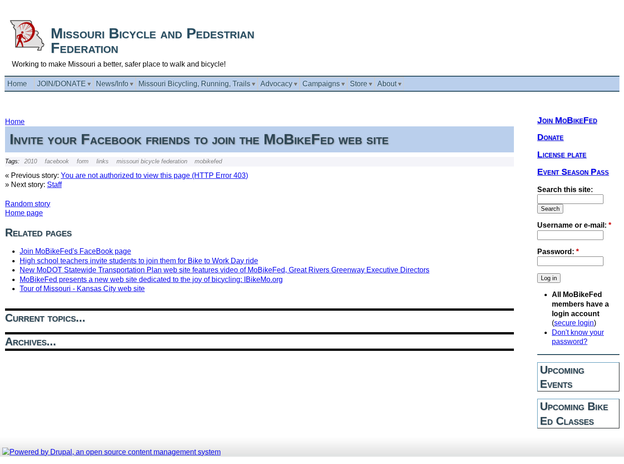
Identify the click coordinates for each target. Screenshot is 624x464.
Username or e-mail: (574, 225)
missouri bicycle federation (151, 161)
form (83, 161)
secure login (574, 323)
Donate (550, 137)
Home (15, 121)
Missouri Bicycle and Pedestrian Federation (152, 40)
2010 (30, 161)
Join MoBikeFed (567, 120)
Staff (54, 184)
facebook (57, 161)
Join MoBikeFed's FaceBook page (75, 251)
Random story (27, 204)
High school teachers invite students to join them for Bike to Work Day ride (139, 261)
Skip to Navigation (600, 4)
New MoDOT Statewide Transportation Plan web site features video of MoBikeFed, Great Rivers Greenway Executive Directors (224, 270)
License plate (562, 154)
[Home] (26, 49)
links (102, 161)
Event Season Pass (573, 172)
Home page (24, 213)
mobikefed (208, 161)
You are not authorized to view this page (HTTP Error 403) (154, 175)
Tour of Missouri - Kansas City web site (82, 288)
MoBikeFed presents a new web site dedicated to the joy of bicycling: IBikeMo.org (151, 279)
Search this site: (565, 189)
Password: (558, 251)
